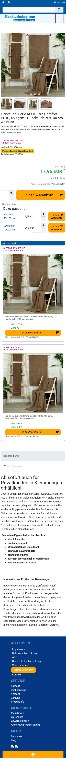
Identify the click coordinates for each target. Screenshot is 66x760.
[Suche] (59, 10)
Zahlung (15, 697)
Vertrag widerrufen (23, 669)
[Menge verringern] (11, 197)
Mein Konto (17, 713)
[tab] (33, 456)
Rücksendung (18, 690)
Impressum (18, 649)
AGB (14, 657)
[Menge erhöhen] (11, 192)
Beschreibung (11, 455)
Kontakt (16, 674)
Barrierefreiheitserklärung (26, 661)
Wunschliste (10, 204)
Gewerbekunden (20, 720)
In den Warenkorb (39, 195)
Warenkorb (17, 716)
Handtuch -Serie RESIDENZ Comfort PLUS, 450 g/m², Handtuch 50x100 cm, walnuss (29, 318)
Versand (15, 693)
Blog (13, 740)
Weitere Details (12, 466)
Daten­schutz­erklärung (24, 653)
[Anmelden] (3, 2)
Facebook (16, 736)
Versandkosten (58, 184)
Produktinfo (17, 701)
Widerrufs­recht (20, 665)
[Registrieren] (9, 2)
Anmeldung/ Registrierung (25, 724)
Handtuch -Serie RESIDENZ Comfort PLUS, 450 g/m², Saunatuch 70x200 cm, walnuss (29, 417)
